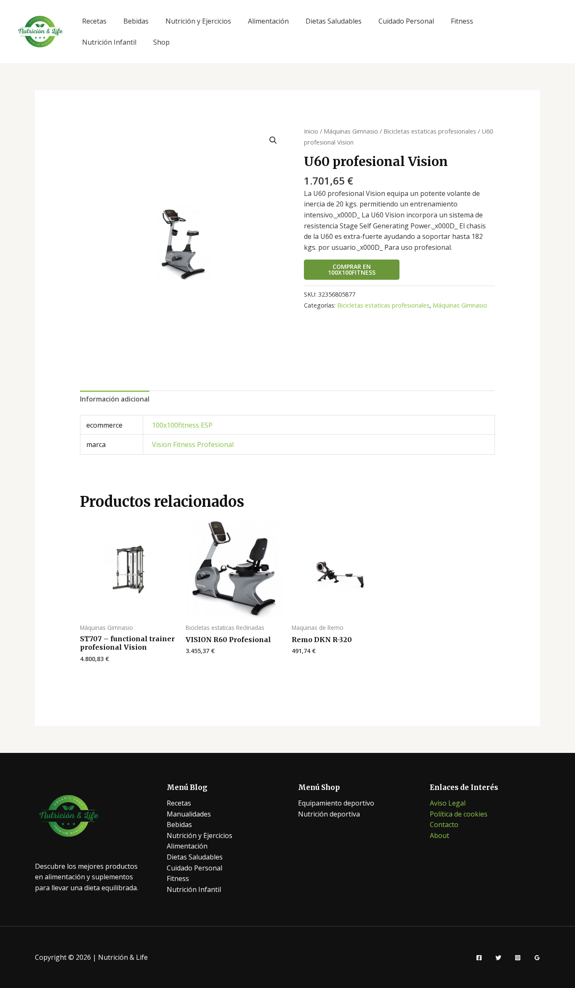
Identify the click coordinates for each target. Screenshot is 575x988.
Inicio (311, 131)
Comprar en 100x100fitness (351, 269)
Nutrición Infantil (109, 42)
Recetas (94, 21)
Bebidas (136, 21)
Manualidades (189, 814)
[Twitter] (498, 958)
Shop (161, 42)
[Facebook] (479, 958)
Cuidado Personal (406, 21)
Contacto (444, 824)
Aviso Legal (448, 803)
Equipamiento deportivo (336, 803)
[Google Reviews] (537, 958)
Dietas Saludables (334, 21)
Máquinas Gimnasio (351, 131)
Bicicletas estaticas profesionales (429, 131)
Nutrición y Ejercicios (198, 21)
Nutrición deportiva (329, 814)
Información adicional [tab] (114, 399)
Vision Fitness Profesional (193, 444)
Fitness (462, 21)
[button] (273, 140)
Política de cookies (458, 814)
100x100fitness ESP (182, 425)
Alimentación (268, 21)
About (439, 835)
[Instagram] (518, 958)
